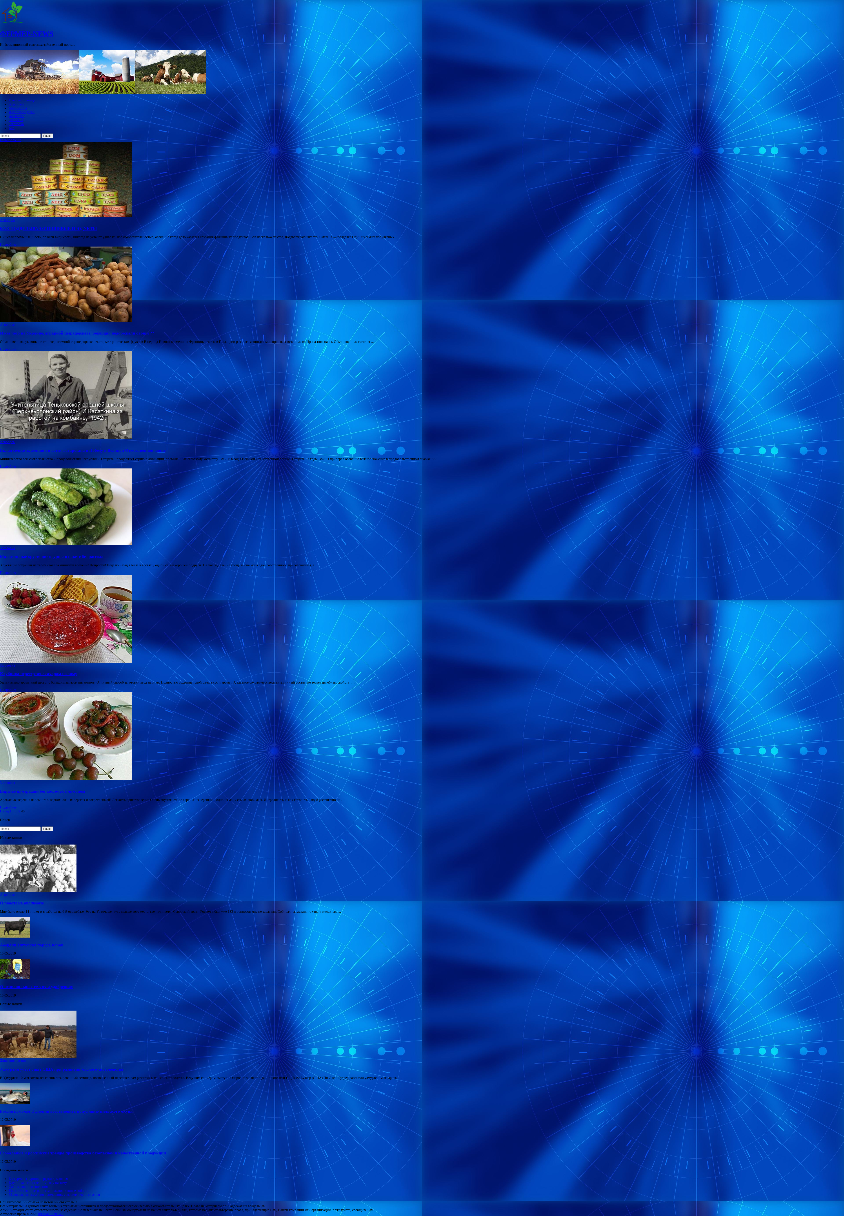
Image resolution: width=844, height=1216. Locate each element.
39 (18, 811)
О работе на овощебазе (22, 903)
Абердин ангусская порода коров (31, 945)
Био (12, 128)
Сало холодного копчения (28, 1187)
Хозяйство (16, 116)
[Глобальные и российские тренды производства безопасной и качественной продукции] (15, 1144)
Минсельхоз (18, 108)
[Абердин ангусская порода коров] (15, 936)
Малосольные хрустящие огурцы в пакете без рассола (52, 556)
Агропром (16, 104)
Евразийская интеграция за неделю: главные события (49, 1190)
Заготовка (16, 124)
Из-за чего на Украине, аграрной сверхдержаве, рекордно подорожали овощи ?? (77, 333)
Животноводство (22, 112)
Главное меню (10, 140)
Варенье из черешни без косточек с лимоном (42, 791)
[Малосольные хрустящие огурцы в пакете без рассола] (422, 507)
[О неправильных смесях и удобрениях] (15, 978)
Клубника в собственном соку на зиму (38, 1183)
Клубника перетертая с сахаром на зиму (38, 673)
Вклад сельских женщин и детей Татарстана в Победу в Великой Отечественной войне (83, 450)
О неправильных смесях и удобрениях (36, 986)
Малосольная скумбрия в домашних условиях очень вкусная (54, 1194)
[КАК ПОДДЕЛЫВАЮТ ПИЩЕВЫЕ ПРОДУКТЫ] (422, 180)
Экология (16, 120)
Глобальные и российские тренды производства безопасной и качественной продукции (83, 1153)
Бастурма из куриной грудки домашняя (38, 1179)
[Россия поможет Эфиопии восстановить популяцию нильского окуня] (15, 1102)
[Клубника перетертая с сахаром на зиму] (422, 619)
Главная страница (22, 100)
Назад (4, 811)
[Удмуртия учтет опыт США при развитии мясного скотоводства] (38, 1057)
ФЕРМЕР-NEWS (26, 34)
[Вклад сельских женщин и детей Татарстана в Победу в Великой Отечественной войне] (422, 395)
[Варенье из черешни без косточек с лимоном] (422, 736)
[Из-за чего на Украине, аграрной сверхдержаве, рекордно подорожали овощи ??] (422, 285)
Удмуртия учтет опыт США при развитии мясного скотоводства (61, 1069)
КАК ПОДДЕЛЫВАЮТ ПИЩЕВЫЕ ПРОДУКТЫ (48, 228)
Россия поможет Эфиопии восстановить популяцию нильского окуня (66, 1111)
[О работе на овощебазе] (38, 890)
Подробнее (8, 244)
